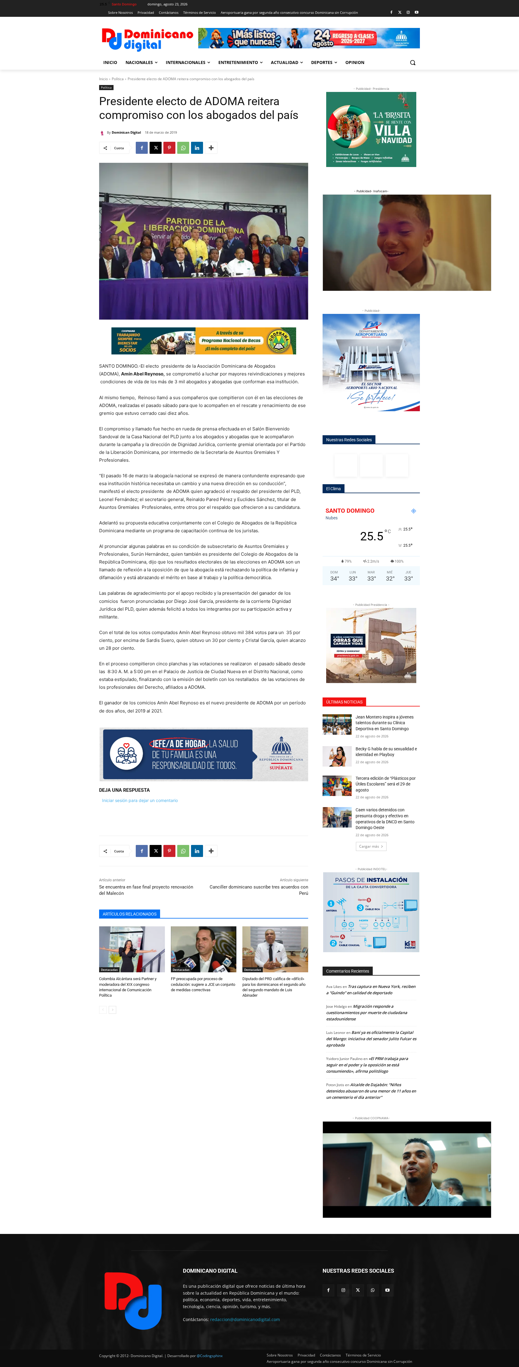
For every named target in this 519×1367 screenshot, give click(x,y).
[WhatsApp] (183, 148)
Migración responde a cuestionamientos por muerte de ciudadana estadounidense (366, 1013)
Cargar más (369, 846)
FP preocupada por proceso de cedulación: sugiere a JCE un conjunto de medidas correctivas (203, 984)
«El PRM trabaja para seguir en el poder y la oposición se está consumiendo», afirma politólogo (367, 1065)
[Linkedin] (197, 148)
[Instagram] (408, 12)
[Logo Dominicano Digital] (147, 39)
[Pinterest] (169, 148)
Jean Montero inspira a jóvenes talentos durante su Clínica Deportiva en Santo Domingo (385, 723)
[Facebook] (391, 12)
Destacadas (109, 970)
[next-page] (112, 1010)
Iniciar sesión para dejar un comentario (140, 800)
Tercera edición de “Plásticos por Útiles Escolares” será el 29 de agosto (386, 784)
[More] (211, 148)
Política (118, 78)
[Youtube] (416, 12)
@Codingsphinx (210, 1355)
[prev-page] (103, 1010)
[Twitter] (399, 12)
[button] (412, 62)
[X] (156, 148)
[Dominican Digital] (103, 132)
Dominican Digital (126, 132)
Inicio (103, 78)
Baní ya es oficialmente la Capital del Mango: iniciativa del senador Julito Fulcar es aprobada (371, 1039)
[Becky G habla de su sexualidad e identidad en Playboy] (337, 756)
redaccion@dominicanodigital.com (245, 1319)
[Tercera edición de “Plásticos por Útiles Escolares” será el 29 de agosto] (337, 786)
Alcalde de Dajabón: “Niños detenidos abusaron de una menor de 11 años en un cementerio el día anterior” (371, 1091)
